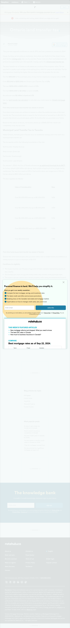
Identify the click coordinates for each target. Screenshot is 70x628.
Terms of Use (47, 312)
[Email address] (19, 307)
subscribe (50, 308)
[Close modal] (64, 282)
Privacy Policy (56, 312)
